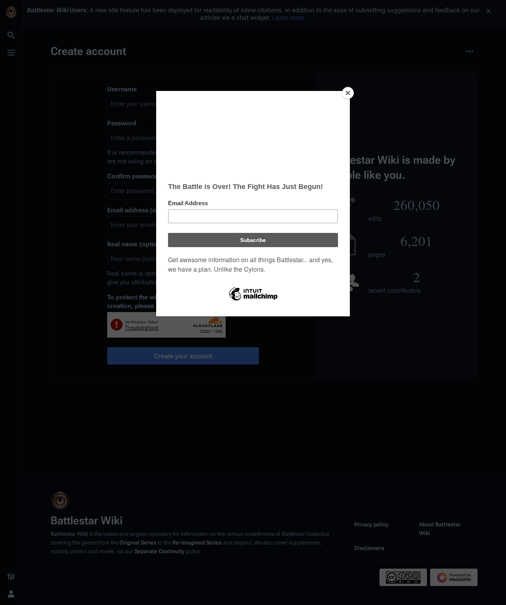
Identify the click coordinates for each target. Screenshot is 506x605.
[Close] (348, 93)
